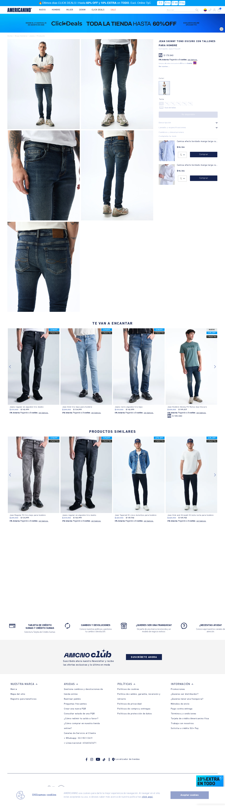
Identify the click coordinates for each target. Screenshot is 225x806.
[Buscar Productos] (199, 10)
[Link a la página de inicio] (10, 36)
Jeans (32, 36)
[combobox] (183, 10)
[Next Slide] (214, 585)
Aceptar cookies (189, 795)
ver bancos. (192, 60)
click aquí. (147, 797)
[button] (210, 10)
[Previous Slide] (11, 585)
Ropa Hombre (21, 36)
